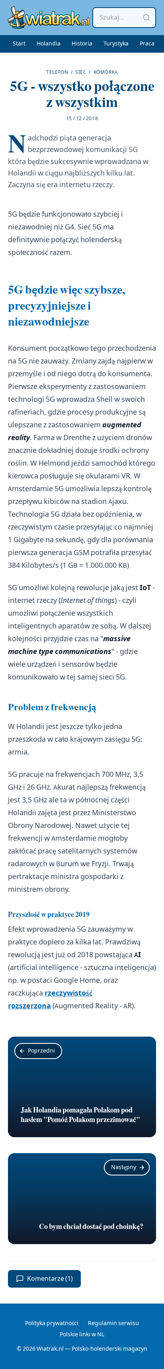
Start (19, 44)
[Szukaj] (146, 17)
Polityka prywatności (51, 1324)
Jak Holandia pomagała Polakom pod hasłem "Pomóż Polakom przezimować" (80, 1114)
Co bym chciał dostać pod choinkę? (91, 1226)
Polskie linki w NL (82, 1335)
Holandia (49, 44)
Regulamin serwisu (113, 1324)
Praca (147, 44)
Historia (82, 44)
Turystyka (116, 44)
